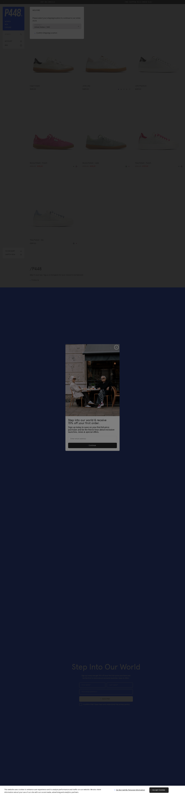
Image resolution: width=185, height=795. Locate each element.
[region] (92, 790)
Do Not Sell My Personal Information (130, 790)
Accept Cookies (158, 790)
